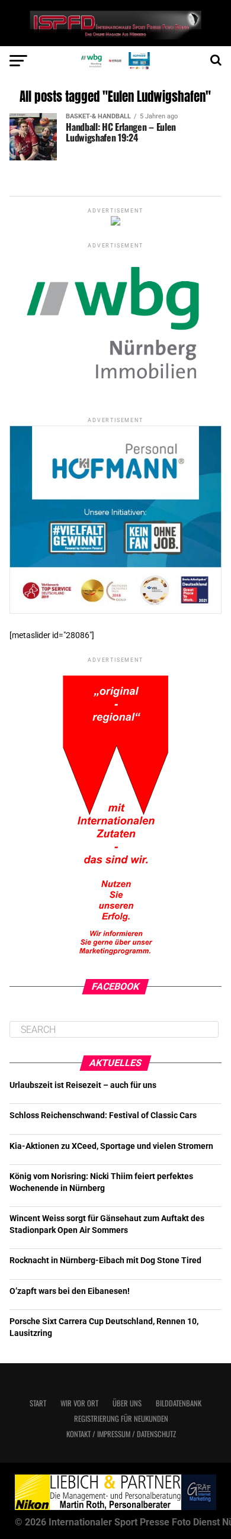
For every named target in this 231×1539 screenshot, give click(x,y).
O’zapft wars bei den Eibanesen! (69, 1291)
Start (38, 1403)
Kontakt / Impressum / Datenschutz (121, 1434)
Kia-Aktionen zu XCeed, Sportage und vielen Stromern (111, 1146)
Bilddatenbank (178, 1403)
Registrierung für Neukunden (121, 1418)
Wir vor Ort (79, 1403)
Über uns (127, 1403)
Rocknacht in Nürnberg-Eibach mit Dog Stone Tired (105, 1260)
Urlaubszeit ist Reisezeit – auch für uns (82, 1085)
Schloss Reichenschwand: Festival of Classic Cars (103, 1115)
